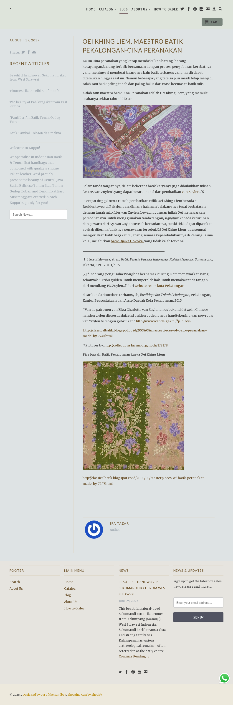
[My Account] (214, 10)
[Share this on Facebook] (28, 52)
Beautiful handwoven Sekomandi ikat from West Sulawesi (38, 77)
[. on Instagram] (201, 10)
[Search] (221, 10)
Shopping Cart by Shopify (85, 694)
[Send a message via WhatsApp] (224, 678)
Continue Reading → (134, 656)
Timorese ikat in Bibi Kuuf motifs (34, 91)
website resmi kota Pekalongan (159, 286)
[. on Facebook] (189, 10)
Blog (123, 9)
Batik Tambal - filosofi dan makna (35, 133)
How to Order (166, 9)
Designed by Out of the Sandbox (44, 694)
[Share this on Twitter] (22, 52)
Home (90, 9)
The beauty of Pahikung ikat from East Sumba (38, 104)
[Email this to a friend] (33, 52)
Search (15, 582)
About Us (141, 9)
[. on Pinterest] (195, 10)
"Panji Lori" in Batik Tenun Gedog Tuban (35, 120)
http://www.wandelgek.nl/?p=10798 (163, 321)
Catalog (107, 9)
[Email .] (208, 10)
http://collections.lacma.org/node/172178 (136, 345)
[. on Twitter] (182, 10)
